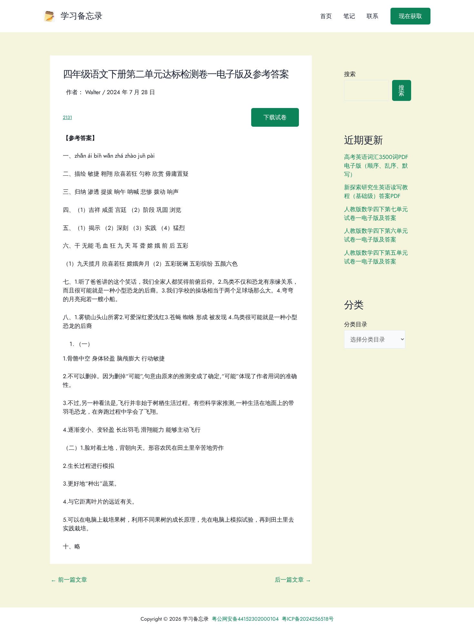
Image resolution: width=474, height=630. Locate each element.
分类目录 (355, 324)
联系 (372, 16)
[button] (410, 16)
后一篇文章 (293, 580)
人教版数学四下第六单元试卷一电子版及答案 (376, 235)
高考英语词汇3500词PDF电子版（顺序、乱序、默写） (376, 166)
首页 (326, 16)
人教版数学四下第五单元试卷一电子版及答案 (376, 257)
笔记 (349, 16)
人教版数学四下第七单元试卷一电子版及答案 (376, 213)
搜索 (350, 74)
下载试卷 (275, 117)
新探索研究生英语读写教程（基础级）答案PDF (376, 191)
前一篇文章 (69, 580)
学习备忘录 (82, 16)
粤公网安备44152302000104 (245, 619)
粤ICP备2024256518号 (308, 619)
